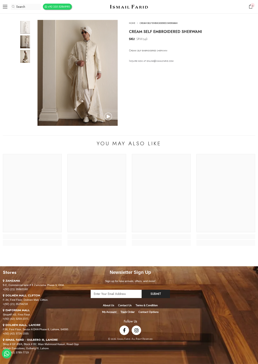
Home (132, 23)
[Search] (26, 7)
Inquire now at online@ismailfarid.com (151, 60)
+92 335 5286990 (59, 7)
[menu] (5, 6)
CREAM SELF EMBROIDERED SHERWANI (165, 31)
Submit (156, 294)
